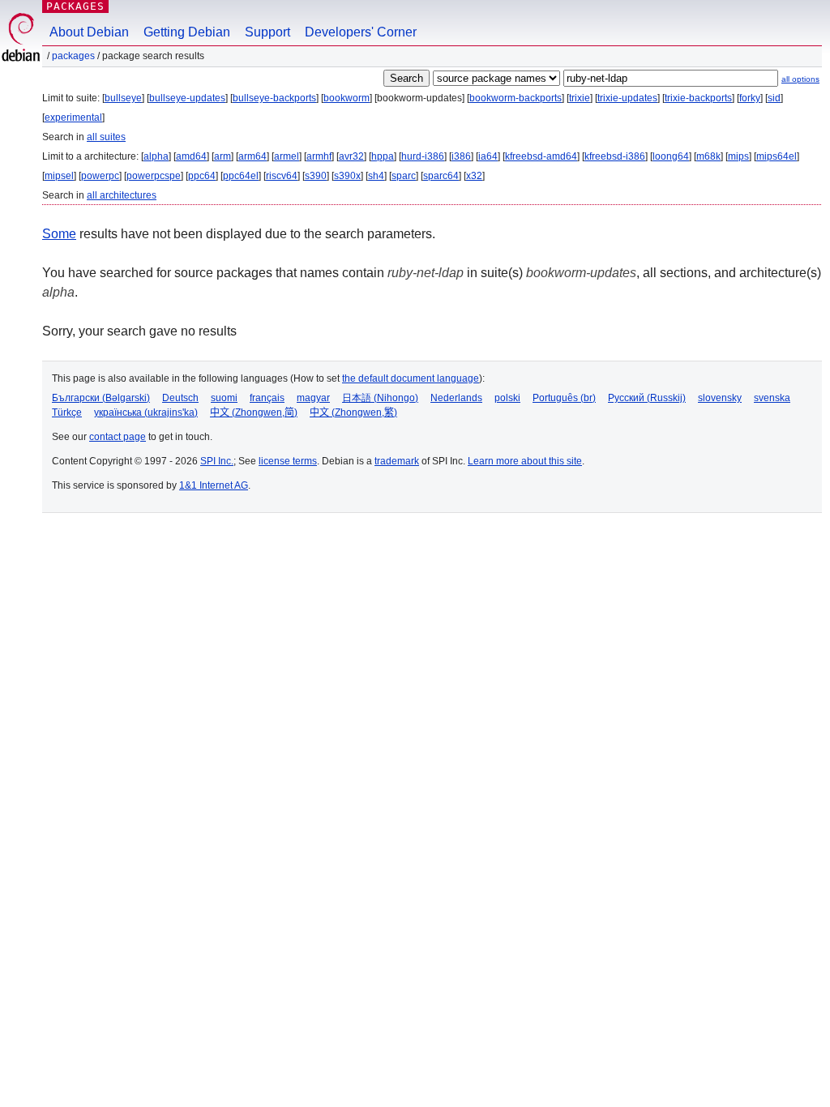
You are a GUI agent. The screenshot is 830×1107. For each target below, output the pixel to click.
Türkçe (67, 412)
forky (749, 98)
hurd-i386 (422, 156)
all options (800, 79)
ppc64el (241, 176)
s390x (347, 176)
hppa (382, 156)
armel (286, 156)
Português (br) (564, 398)
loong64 (670, 156)
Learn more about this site (525, 461)
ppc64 (202, 176)
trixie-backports (698, 98)
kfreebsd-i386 (614, 156)
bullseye (123, 98)
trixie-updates (627, 98)
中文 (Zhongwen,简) (253, 412)
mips (738, 156)
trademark (396, 461)
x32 (474, 176)
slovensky (720, 398)
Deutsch (180, 398)
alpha (156, 156)
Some (59, 234)
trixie (579, 98)
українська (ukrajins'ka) (146, 412)
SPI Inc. (216, 461)
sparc (403, 176)
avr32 (351, 156)
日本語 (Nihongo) (380, 398)
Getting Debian (186, 32)
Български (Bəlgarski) (101, 398)
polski (507, 398)
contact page (117, 436)
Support (267, 32)
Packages (75, 6)
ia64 (488, 156)
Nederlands (456, 398)
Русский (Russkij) (647, 398)
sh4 (376, 176)
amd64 (191, 156)
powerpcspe (153, 176)
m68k (708, 156)
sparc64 (441, 176)
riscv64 (281, 176)
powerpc (100, 176)
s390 (316, 176)
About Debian (89, 32)
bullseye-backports (274, 98)
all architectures (121, 195)
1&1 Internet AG (213, 485)
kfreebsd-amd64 (541, 156)
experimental (73, 117)
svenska (772, 398)
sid (774, 98)
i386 (461, 156)
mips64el (776, 156)
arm (222, 156)
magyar (313, 398)
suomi (224, 398)
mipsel (59, 176)
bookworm (346, 98)
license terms (288, 461)
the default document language (410, 378)
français (267, 398)
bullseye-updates (187, 98)
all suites (106, 137)
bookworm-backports (515, 98)
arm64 (252, 156)
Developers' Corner (361, 32)
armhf (319, 156)
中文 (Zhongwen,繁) (353, 412)
